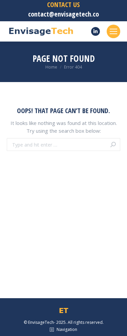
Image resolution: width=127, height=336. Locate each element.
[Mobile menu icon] (113, 31)
